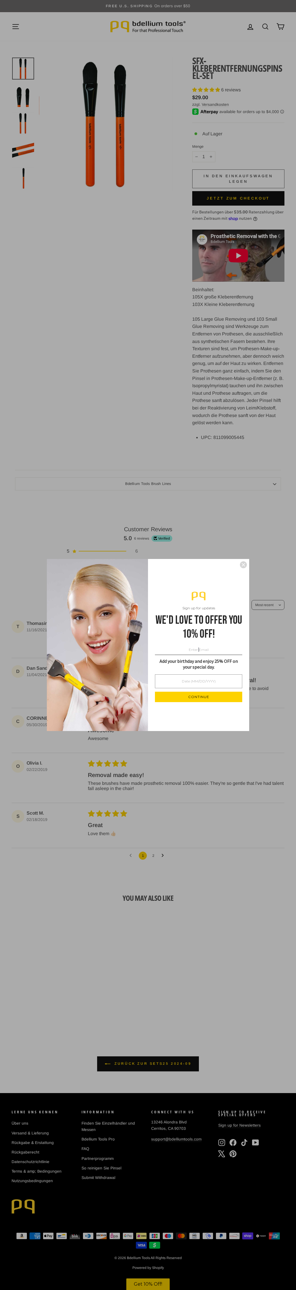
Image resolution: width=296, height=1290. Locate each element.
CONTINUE (198, 697)
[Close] (243, 564)
